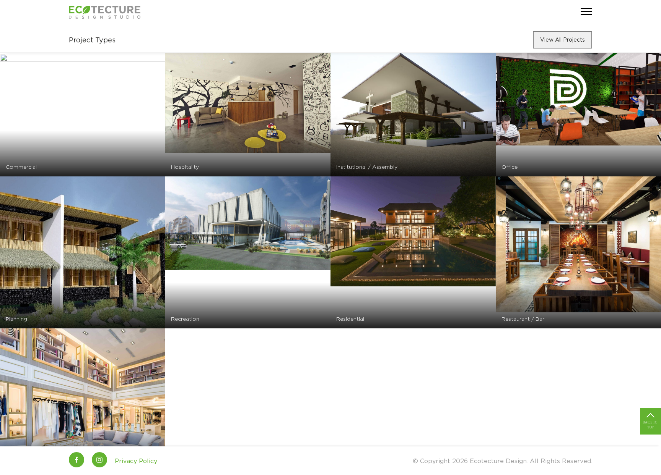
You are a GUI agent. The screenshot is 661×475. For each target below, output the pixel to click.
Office (509, 166)
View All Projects (562, 39)
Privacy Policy (136, 460)
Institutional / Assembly (366, 166)
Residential (350, 318)
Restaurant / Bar (522, 318)
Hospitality (185, 166)
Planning (16, 318)
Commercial (21, 166)
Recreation (185, 318)
